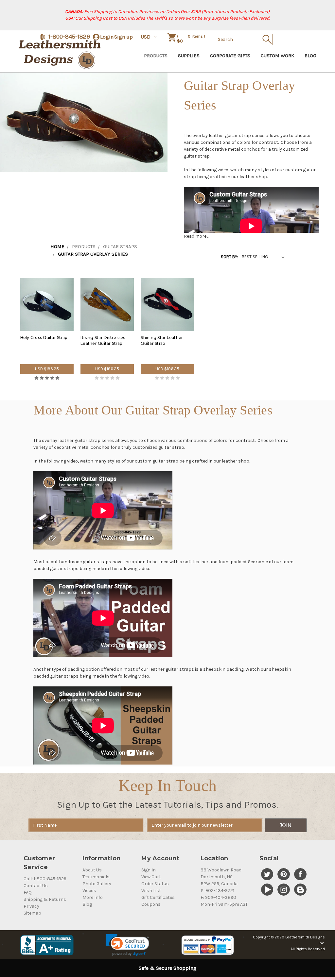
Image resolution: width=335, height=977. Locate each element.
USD (146, 37)
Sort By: (229, 256)
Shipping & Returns (45, 899)
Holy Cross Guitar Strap (43, 337)
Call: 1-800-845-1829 (45, 879)
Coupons (151, 904)
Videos (89, 890)
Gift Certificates (158, 897)
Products (156, 56)
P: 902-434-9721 (217, 890)
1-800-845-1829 (69, 36)
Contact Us (36, 885)
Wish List (151, 890)
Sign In (148, 870)
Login (107, 37)
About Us (92, 870)
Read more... (196, 236)
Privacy (31, 906)
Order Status (155, 883)
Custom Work (277, 56)
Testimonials (96, 877)
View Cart (151, 877)
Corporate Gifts (230, 56)
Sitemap (32, 913)
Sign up (123, 37)
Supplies (189, 56)
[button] (127, 945)
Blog (310, 56)
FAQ (28, 892)
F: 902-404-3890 (218, 897)
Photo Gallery (96, 883)
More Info (92, 897)
